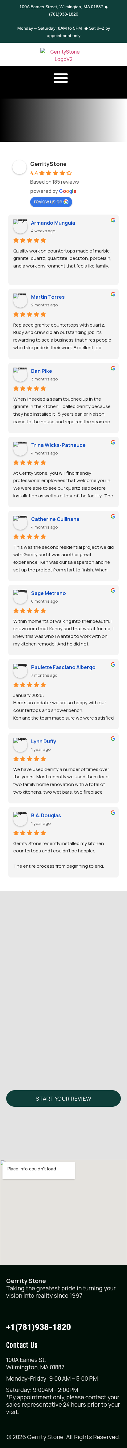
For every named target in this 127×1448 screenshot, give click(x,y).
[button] (60, 77)
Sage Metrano (48, 593)
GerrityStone (48, 163)
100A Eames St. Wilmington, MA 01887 (35, 1363)
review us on (48, 201)
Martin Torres (48, 297)
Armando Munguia (53, 222)
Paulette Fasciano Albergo (63, 667)
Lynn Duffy (43, 741)
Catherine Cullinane (55, 519)
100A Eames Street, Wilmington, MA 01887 (61, 6)
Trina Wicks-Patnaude (58, 445)
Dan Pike (41, 371)
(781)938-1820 (63, 14)
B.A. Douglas (46, 815)
